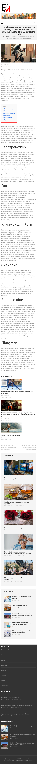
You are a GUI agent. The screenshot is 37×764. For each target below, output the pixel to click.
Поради (3, 670)
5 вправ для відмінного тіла (10, 435)
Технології (4, 675)
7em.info (22, 759)
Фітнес (3, 680)
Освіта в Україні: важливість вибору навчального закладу (22, 614)
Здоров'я (4, 655)
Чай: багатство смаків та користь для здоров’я (16, 503)
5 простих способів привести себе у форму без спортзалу (17, 392)
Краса (3, 660)
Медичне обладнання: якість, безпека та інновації (22, 631)
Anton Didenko (6, 66)
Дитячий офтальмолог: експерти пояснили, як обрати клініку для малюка (17, 553)
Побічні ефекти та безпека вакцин (21, 726)
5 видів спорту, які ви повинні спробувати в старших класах (29, 447)
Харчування (4, 685)
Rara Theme (15, 760)
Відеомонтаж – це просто (13, 478)
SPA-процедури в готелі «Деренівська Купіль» (17, 578)
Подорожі (4, 665)
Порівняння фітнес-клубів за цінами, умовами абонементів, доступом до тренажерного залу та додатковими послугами (18, 414)
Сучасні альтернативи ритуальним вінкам (18, 528)
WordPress (29, 760)
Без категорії (5, 650)
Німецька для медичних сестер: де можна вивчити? (21, 623)
